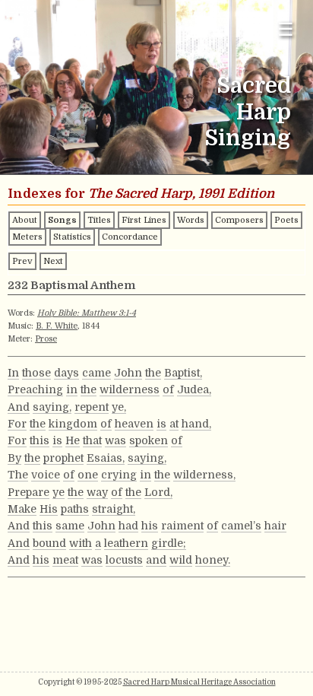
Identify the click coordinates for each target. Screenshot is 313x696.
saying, (52, 407)
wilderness (130, 389)
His (49, 509)
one (87, 475)
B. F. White (56, 326)
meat (65, 560)
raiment (182, 526)
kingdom (73, 424)
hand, (196, 424)
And (19, 407)
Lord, (158, 492)
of (168, 389)
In (13, 373)
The (18, 475)
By (14, 458)
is (161, 424)
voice (45, 475)
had (128, 526)
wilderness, (204, 475)
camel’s (241, 526)
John (128, 373)
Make (22, 509)
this (39, 440)
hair (275, 526)
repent (91, 407)
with (80, 543)
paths (75, 509)
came (96, 373)
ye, (119, 407)
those (36, 373)
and (156, 560)
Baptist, (183, 373)
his (149, 526)
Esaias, (106, 458)
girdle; (168, 543)
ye (58, 492)
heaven (134, 424)
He (72, 440)
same (69, 526)
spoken (148, 440)
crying (119, 475)
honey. (212, 560)
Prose (46, 339)
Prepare (28, 492)
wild (180, 560)
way (97, 492)
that (92, 440)
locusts (124, 560)
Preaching (35, 389)
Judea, (194, 389)
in (71, 389)
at (174, 424)
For (17, 424)
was (115, 440)
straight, (113, 509)
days (66, 373)
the (153, 373)
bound (49, 543)
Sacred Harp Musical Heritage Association (199, 682)
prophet (63, 458)
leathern (126, 543)
